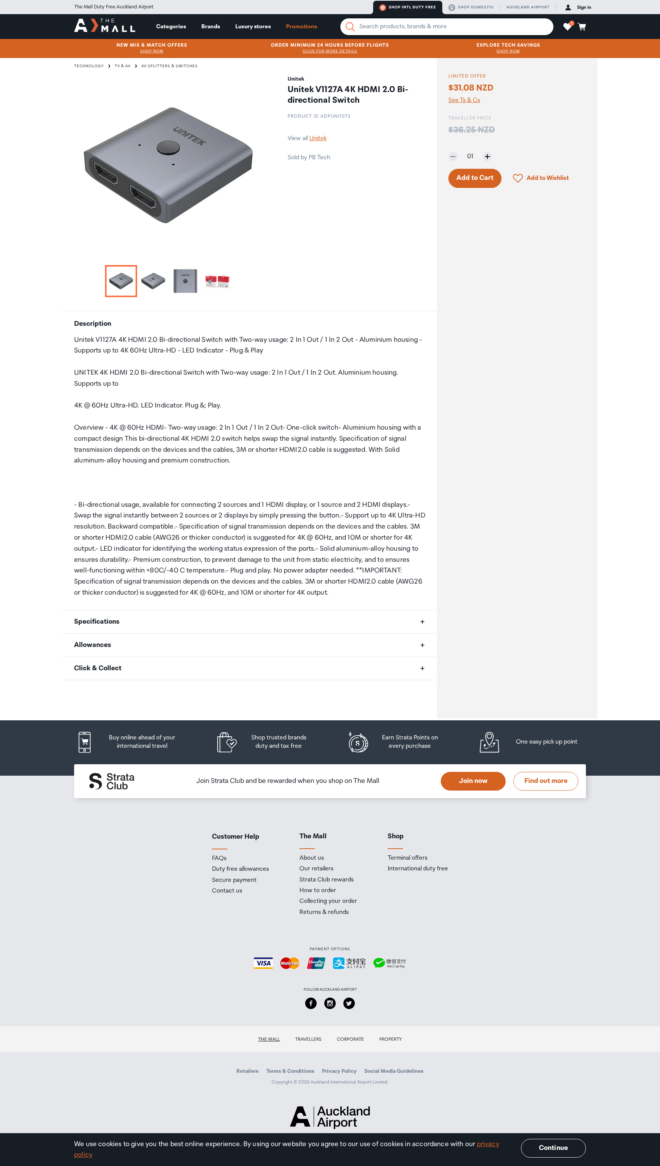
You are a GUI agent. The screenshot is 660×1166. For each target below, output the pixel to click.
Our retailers (316, 868)
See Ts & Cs (464, 100)
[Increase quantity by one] (487, 156)
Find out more (546, 781)
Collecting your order (328, 901)
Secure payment (234, 880)
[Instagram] (330, 1003)
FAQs (219, 858)
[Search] (350, 27)
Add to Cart (474, 178)
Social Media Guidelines (394, 1071)
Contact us (227, 891)
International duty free (418, 868)
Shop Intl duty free (412, 7)
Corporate (350, 1039)
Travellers (308, 1039)
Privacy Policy (339, 1071)
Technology (89, 66)
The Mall (269, 1039)
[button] (567, 27)
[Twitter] (349, 1003)
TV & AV (123, 66)
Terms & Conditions (290, 1071)
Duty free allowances (240, 869)
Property (390, 1039)
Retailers (247, 1071)
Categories (171, 26)
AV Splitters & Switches (169, 66)
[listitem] (133, 742)
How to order (317, 890)
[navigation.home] (104, 26)
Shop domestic (476, 7)
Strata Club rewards (326, 880)
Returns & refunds (324, 912)
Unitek (318, 138)
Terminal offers (407, 858)
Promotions (301, 26)
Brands (210, 26)
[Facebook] (311, 1003)
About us (311, 858)
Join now (473, 781)
